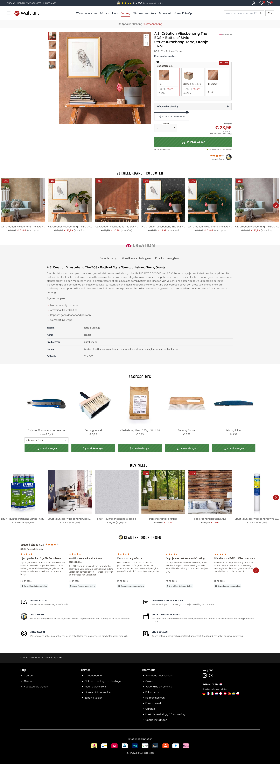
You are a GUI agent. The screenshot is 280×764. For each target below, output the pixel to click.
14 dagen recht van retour (167, 600)
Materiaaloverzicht (95, 686)
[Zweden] (233, 693)
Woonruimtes (33, 3)
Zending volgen (94, 697)
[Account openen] (254, 3)
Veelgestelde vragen (36, 686)
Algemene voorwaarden (159, 675)
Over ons (29, 681)
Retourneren (152, 692)
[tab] (108, 258)
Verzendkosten (38, 600)
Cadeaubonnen (94, 675)
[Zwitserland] (225, 693)
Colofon (24, 657)
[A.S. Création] (222, 34)
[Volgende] (276, 205)
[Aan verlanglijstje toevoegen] (146, 37)
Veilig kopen (37, 614)
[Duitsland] (203, 693)
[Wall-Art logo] (26, 13)
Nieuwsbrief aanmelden (98, 692)
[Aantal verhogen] (174, 128)
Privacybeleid (36, 657)
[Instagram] (204, 675)
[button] (105, 78)
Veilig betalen (160, 631)
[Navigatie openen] (9, 13)
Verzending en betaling (158, 686)
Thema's (11, 3)
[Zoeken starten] (261, 13)
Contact (29, 675)
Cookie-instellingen (156, 720)
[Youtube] (211, 675)
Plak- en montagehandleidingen (103, 681)
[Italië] (212, 693)
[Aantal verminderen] (157, 128)
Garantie (150, 708)
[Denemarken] (220, 693)
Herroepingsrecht (53, 657)
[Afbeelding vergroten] (146, 43)
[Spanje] (229, 693)
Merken (21, 3)
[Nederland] (216, 693)
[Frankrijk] (208, 693)
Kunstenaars (49, 3)
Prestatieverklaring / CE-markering (165, 714)
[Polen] (237, 693)
